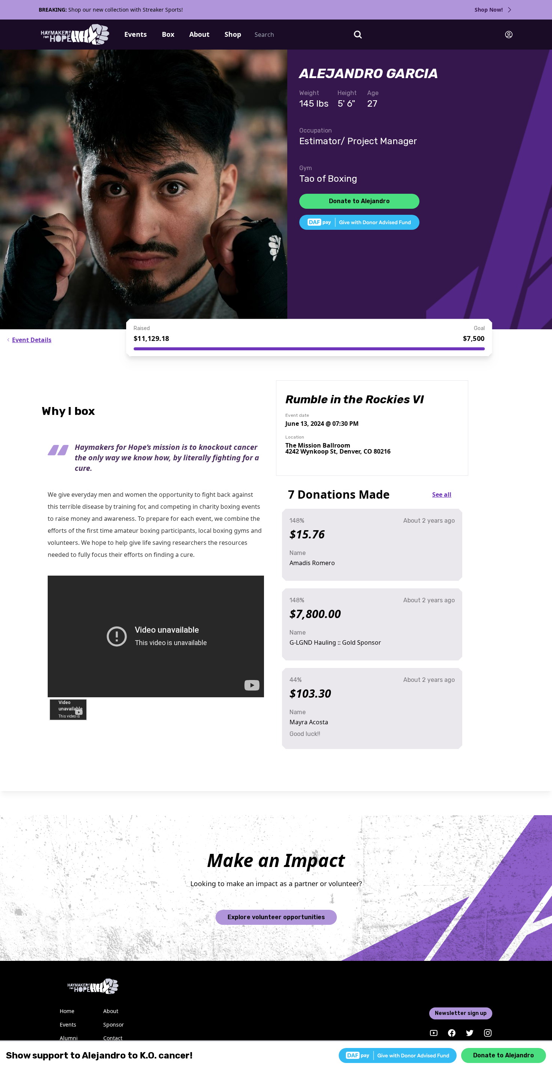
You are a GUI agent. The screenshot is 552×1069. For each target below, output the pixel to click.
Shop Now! (489, 9)
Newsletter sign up (461, 1013)
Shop (233, 34)
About (199, 34)
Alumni (69, 1038)
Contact (112, 1038)
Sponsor (113, 1024)
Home (67, 1011)
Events (135, 34)
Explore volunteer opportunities (276, 917)
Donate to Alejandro (359, 201)
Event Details (31, 340)
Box (168, 34)
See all (441, 494)
